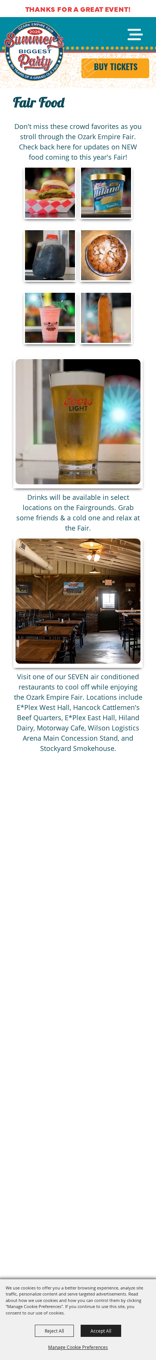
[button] (77, 423)
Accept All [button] (100, 1331)
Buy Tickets (115, 68)
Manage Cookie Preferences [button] (78, 1347)
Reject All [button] (54, 1331)
